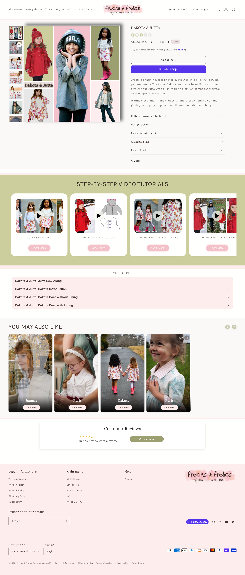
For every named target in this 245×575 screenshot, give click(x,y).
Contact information (65, 563)
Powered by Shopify (42, 563)
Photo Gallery (74, 501)
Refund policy (138, 563)
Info (68, 496)
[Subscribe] (66, 521)
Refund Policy (17, 490)
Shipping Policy (18, 496)
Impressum (15, 501)
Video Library (74, 490)
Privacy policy (122, 563)
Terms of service (104, 563)
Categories (72, 484)
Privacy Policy (17, 484)
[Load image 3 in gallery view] (16, 77)
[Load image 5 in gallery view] (16, 107)
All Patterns (73, 479)
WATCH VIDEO (39, 248)
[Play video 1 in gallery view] (16, 47)
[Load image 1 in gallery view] (16, 33)
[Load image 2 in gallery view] (16, 62)
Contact (129, 479)
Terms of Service (18, 479)
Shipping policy (85, 563)
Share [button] (137, 160)
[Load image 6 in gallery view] (16, 122)
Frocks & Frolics (24, 563)
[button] (33, 9)
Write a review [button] (147, 439)
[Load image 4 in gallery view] (16, 92)
